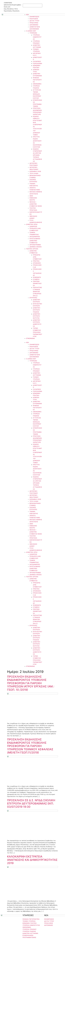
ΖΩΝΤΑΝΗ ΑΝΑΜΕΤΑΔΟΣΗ (37, 283)
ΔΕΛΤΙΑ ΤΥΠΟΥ (34, 21)
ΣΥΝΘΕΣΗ (36, 279)
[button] (32, 340)
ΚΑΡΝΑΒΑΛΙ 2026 (35, 171)
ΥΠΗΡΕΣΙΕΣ (33, 33)
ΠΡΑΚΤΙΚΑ (36, 261)
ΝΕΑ (27, 14)
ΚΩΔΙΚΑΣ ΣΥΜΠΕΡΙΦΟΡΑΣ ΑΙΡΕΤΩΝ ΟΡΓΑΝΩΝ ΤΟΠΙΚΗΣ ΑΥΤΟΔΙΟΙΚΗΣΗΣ (37, 155)
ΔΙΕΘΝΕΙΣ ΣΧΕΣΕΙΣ (36, 247)
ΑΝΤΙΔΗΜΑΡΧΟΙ (35, 236)
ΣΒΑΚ (31, 196)
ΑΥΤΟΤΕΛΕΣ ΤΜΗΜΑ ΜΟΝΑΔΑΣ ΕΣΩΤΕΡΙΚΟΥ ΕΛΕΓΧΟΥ (37, 94)
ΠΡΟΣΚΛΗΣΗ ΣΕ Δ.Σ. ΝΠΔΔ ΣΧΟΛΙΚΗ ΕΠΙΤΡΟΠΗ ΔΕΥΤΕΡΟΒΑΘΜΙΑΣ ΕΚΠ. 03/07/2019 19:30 (31, 803)
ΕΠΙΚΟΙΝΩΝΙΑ (30, 338)
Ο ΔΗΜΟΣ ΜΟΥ (31, 31)
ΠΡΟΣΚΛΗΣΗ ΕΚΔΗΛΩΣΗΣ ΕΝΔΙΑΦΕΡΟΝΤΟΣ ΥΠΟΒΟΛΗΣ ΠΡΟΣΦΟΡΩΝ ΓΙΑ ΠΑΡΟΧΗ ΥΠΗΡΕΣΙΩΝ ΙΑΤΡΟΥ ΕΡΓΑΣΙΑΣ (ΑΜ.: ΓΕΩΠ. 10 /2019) (30, 683)
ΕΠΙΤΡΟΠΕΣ (33, 298)
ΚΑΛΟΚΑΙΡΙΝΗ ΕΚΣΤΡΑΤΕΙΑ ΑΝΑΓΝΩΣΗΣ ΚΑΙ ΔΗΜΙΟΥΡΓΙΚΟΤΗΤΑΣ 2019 (32, 860)
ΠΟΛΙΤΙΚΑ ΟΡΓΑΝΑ (32, 249)
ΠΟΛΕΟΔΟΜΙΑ (37, 63)
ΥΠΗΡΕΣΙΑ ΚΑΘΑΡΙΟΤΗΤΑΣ (37, 37)
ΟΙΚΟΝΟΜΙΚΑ (37, 84)
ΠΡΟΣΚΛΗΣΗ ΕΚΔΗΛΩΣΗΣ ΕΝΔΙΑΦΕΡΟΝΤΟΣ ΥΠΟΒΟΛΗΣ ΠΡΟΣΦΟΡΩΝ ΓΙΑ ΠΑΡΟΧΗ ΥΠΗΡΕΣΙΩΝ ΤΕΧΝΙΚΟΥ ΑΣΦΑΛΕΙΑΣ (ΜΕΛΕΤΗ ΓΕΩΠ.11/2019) (30, 746)
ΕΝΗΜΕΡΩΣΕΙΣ (34, 16)
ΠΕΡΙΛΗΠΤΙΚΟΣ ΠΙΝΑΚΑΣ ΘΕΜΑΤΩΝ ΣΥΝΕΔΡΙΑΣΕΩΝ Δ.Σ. (37, 291)
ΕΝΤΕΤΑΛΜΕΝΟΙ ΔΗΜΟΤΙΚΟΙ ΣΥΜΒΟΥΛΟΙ (35, 241)
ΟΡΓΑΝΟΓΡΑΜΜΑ (35, 245)
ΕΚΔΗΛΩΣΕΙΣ (34, 19)
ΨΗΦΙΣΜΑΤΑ (37, 277)
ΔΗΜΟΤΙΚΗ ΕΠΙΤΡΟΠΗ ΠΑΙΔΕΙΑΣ (36, 310)
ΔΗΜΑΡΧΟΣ (33, 226)
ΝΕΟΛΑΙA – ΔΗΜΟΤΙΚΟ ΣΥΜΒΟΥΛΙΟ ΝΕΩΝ (36, 204)
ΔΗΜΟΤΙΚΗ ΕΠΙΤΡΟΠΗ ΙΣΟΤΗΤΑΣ (36, 316)
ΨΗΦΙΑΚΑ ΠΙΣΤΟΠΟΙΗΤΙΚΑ (37, 80)
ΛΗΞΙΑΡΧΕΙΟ (37, 61)
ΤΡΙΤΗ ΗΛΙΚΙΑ (34, 173)
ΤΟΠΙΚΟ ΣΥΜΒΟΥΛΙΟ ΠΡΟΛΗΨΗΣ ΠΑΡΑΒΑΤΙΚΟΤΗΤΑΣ (37, 332)
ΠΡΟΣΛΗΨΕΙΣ (34, 23)
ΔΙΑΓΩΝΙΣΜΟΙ (34, 25)
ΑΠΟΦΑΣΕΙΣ (37, 263)
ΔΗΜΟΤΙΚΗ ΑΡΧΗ (31, 224)
